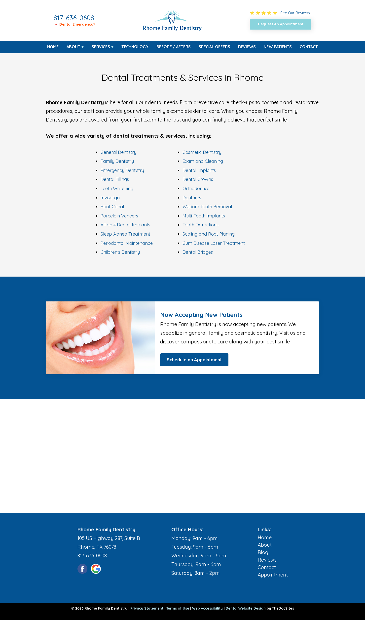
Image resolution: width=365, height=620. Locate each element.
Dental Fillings (115, 179)
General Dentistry (118, 152)
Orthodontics (195, 188)
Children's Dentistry (120, 252)
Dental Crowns (197, 179)
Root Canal (112, 206)
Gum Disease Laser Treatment (213, 243)
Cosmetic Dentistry (201, 152)
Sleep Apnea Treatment (125, 234)
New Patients (278, 46)
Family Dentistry (117, 161)
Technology (134, 46)
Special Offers (214, 46)
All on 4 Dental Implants (125, 225)
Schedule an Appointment (194, 360)
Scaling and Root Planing (208, 234)
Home (53, 46)
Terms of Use (177, 608)
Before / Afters (173, 46)
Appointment (273, 575)
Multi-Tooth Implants (203, 216)
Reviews (247, 46)
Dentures (191, 198)
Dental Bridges (197, 252)
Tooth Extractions (200, 225)
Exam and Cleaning (202, 161)
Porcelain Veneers (119, 216)
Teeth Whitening (117, 188)
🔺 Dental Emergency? (74, 24)
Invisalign (110, 198)
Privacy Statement (146, 608)
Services (101, 46)
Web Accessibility (207, 608)
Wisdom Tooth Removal (207, 206)
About (73, 46)
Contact (309, 46)
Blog (263, 552)
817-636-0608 (74, 17)
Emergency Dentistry (122, 170)
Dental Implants (199, 170)
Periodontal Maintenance (127, 243)
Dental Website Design (246, 608)
